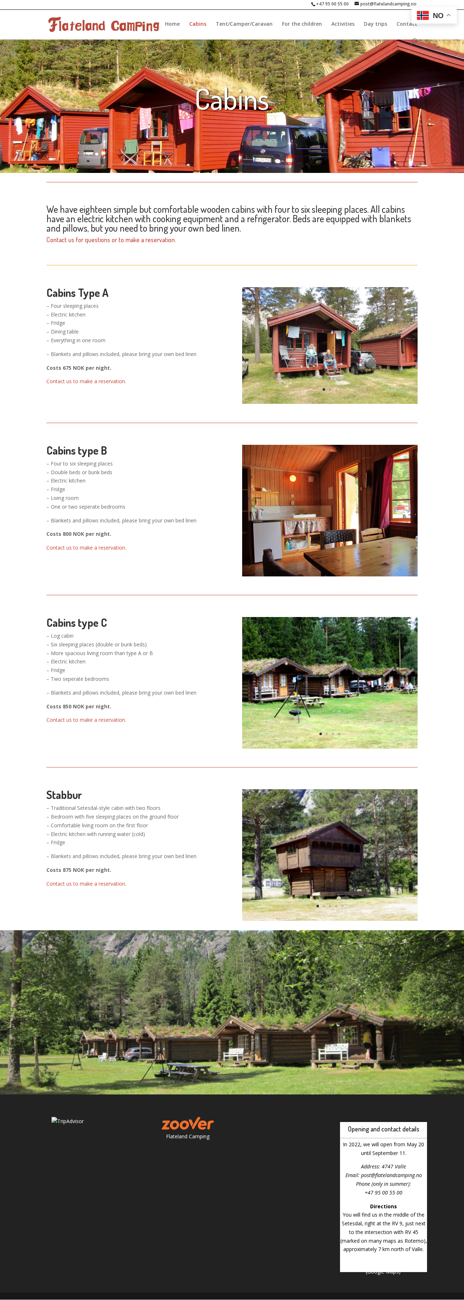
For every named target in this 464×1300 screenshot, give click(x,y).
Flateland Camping (188, 1136)
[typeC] (330, 746)
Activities (343, 24)
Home (172, 24)
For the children (302, 24)
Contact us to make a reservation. (86, 381)
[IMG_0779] (330, 574)
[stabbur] (330, 918)
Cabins (197, 24)
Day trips (375, 24)
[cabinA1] (330, 401)
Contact (407, 24)
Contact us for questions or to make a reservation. (111, 240)
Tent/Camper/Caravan (244, 24)
